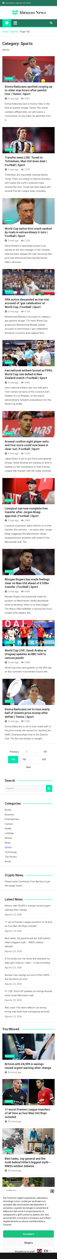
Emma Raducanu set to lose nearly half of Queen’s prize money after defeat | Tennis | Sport (27, 713)
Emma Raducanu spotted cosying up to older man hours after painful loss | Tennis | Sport (28, 90)
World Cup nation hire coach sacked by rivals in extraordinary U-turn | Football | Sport (28, 232)
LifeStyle (9, 833)
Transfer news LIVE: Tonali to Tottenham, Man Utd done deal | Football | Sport (26, 161)
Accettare (28, 1234)
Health (8, 828)
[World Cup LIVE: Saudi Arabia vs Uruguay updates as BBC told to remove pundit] (28, 633)
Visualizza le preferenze (28, 1251)
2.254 (27, 240)
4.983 (27, 382)
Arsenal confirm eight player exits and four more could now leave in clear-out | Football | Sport (27, 445)
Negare (28, 1242)
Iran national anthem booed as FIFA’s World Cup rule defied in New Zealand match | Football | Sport (28, 374)
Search (49, 788)
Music (8, 842)
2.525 (27, 721)
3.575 (27, 169)
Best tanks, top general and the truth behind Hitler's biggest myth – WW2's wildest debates (27, 942)
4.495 (27, 591)
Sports (9, 79)
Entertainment (12, 819)
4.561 (27, 98)
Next (28, 767)
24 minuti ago (14, 1072)
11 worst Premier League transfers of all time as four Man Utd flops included (27, 1113)
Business (9, 814)
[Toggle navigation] (15, 23)
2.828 (27, 662)
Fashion (9, 824)
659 (44, 759)
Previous (14, 751)
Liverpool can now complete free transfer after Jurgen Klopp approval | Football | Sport (26, 512)
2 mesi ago (13, 98)
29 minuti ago (14, 1121)
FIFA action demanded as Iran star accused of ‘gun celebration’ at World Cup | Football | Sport (27, 303)
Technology (11, 852)
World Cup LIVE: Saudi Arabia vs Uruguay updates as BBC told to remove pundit (25, 654)
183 (24, 759)
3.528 (27, 453)
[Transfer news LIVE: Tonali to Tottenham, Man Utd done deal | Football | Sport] (28, 140)
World (8, 861)
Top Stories (11, 856)
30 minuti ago (14, 1170)
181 (45, 751)
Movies (8, 838)
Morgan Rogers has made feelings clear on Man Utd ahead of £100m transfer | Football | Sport (27, 583)
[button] (52, 1191)
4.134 (27, 311)
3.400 (27, 520)
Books (8, 809)
